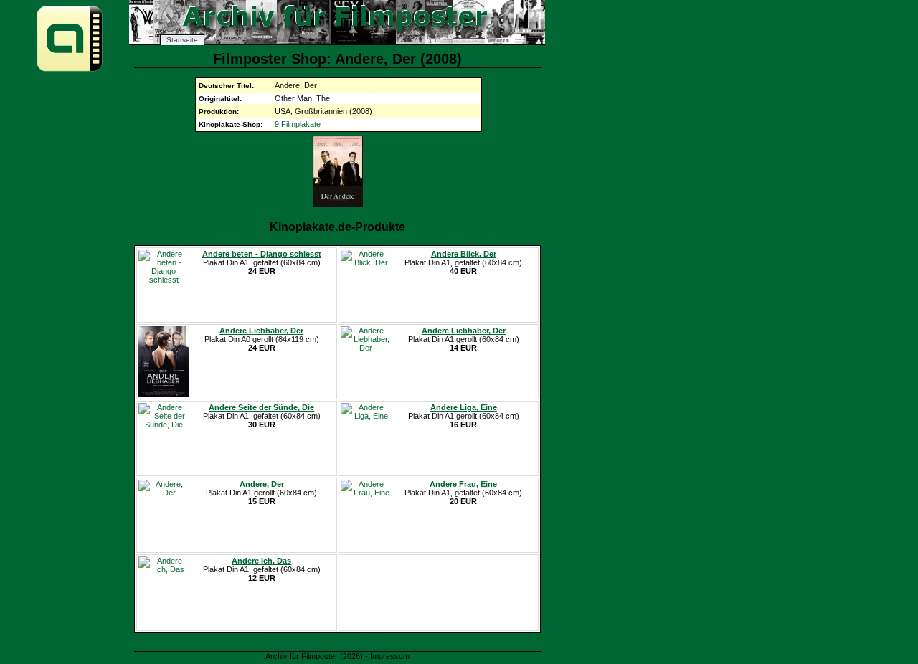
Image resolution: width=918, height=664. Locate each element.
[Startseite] (69, 70)
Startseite (182, 40)
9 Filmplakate (298, 124)
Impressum (390, 656)
